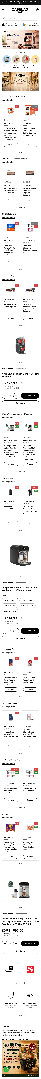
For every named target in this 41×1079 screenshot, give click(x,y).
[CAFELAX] (19, 10)
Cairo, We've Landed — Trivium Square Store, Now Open (20, 2)
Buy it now (20, 403)
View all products (8, 100)
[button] (37, 10)
